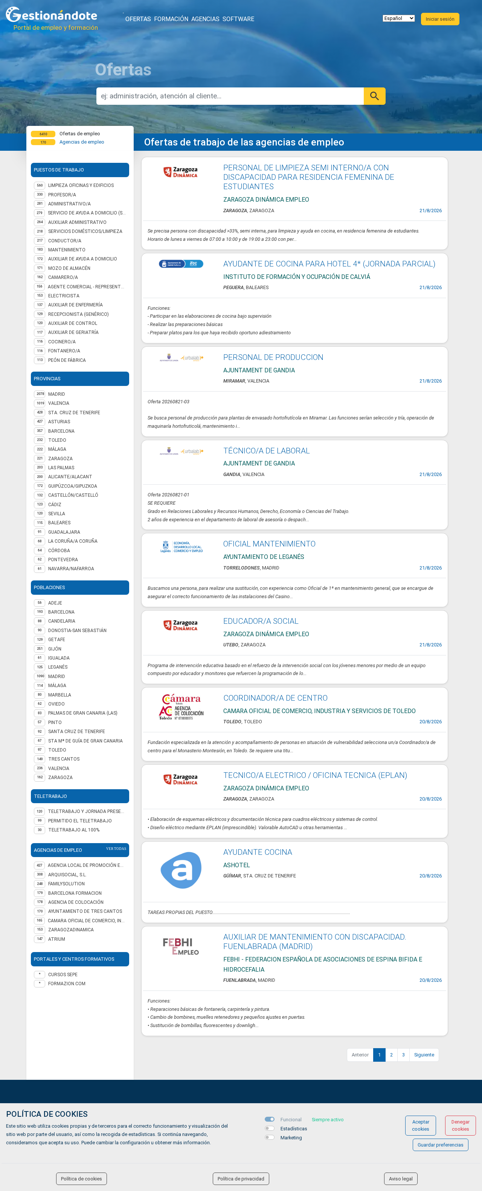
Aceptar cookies (420, 1125)
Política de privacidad (241, 1179)
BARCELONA (61, 431)
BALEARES (59, 522)
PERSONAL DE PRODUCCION (273, 357)
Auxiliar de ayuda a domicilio (82, 259)
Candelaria (61, 621)
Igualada (59, 658)
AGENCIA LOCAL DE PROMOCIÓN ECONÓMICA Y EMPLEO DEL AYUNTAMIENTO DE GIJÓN (87, 865)
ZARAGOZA (60, 458)
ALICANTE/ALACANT (70, 476)
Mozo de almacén (69, 268)
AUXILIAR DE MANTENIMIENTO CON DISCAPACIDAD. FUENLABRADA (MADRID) (314, 941)
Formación (171, 19)
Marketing (291, 1137)
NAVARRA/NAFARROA (71, 568)
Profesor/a (62, 194)
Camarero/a (63, 277)
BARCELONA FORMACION (75, 893)
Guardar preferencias (441, 1145)
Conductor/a (64, 240)
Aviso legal (401, 1179)
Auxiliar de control (72, 323)
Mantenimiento (66, 250)
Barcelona (61, 612)
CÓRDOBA (59, 550)
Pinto (55, 722)
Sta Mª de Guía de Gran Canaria (85, 741)
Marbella (59, 695)
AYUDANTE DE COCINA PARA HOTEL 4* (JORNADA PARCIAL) (329, 263)
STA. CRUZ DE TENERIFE (74, 412)
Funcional (291, 1119)
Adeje (55, 603)
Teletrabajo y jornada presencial (87, 811)
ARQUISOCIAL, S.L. (67, 874)
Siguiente (424, 1055)
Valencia (58, 768)
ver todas (116, 849)
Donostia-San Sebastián (77, 630)
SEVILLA (56, 513)
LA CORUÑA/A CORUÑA (73, 541)
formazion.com (66, 983)
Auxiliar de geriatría (73, 332)
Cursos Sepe (63, 974)
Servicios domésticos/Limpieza (85, 231)
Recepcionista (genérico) (78, 314)
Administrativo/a (69, 204)
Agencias (205, 19)
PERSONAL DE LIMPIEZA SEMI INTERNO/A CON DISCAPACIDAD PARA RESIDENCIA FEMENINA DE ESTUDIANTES (308, 177)
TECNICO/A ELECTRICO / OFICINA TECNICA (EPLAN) (315, 775)
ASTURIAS (59, 421)
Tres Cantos (63, 759)
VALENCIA (58, 403)
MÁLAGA (57, 449)
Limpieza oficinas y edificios (81, 185)
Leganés (57, 667)
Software (238, 19)
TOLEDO (57, 440)
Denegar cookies (460, 1125)
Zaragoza (60, 777)
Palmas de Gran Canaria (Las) (82, 713)
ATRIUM (56, 939)
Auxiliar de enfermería (75, 305)
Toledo (57, 750)
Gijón (54, 649)
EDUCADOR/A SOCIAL (261, 621)
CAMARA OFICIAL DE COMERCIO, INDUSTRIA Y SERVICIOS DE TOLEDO (87, 920)
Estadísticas (294, 1128)
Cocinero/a (62, 341)
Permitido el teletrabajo (80, 821)
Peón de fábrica (67, 360)
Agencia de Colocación (76, 902)
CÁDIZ (54, 504)
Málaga (57, 685)
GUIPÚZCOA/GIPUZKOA (72, 486)
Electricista (63, 296)
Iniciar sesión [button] (440, 19)
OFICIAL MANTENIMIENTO (269, 543)
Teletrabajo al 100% (73, 830)
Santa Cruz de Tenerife (76, 731)
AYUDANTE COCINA (257, 852)
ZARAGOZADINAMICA (71, 929)
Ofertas (138, 19)
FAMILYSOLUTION (66, 883)
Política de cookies (81, 1179)
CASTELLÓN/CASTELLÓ (73, 495)
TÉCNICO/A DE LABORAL (266, 450)
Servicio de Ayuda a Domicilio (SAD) (87, 213)
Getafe (56, 639)
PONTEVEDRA (63, 559)
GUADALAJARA (64, 532)
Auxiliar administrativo (77, 222)
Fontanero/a (64, 351)
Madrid (56, 676)
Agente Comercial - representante (87, 286)
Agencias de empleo (81, 142)
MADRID (56, 394)
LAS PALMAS (61, 467)
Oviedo (56, 704)
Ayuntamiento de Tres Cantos (85, 911)
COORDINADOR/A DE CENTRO (275, 698)
